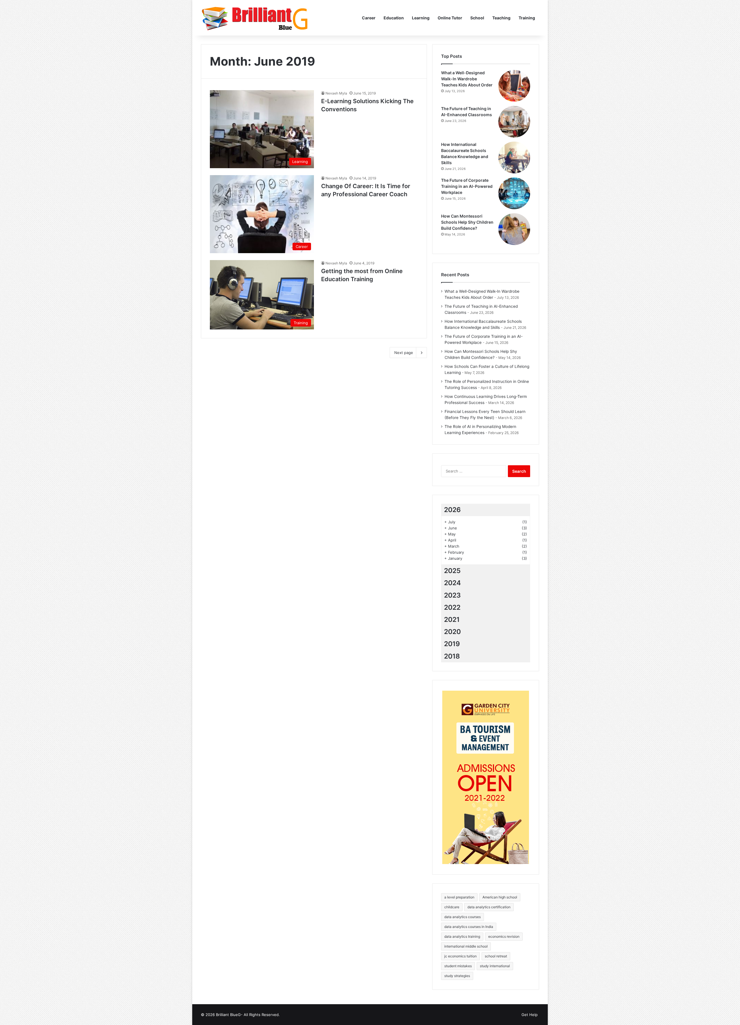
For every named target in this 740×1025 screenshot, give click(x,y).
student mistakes (458, 966)
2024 (452, 583)
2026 (452, 510)
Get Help (529, 1014)
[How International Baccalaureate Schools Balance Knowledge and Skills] (514, 157)
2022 (452, 607)
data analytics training (462, 936)
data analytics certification (488, 907)
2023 (452, 595)
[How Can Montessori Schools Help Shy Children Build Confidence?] (514, 229)
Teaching (501, 17)
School (477, 17)
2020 (452, 632)
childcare (451, 907)
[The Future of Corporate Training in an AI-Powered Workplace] (514, 193)
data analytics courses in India (468, 926)
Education (394, 17)
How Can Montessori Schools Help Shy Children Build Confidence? (467, 222)
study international (495, 966)
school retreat (496, 956)
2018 (452, 656)
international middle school (466, 946)
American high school (499, 897)
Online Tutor (450, 17)
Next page (403, 352)
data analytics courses (462, 917)
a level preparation (459, 897)
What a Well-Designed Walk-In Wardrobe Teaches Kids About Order (467, 78)
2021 (452, 620)
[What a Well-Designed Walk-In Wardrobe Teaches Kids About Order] (514, 86)
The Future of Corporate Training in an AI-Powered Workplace (467, 186)
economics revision (503, 936)
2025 (452, 571)
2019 (452, 644)
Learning (421, 17)
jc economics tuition (460, 956)
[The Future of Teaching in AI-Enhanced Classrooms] (514, 122)
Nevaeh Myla (336, 93)
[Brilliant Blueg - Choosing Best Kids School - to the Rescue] (255, 17)
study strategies (457, 976)
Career (368, 17)
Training (527, 17)
